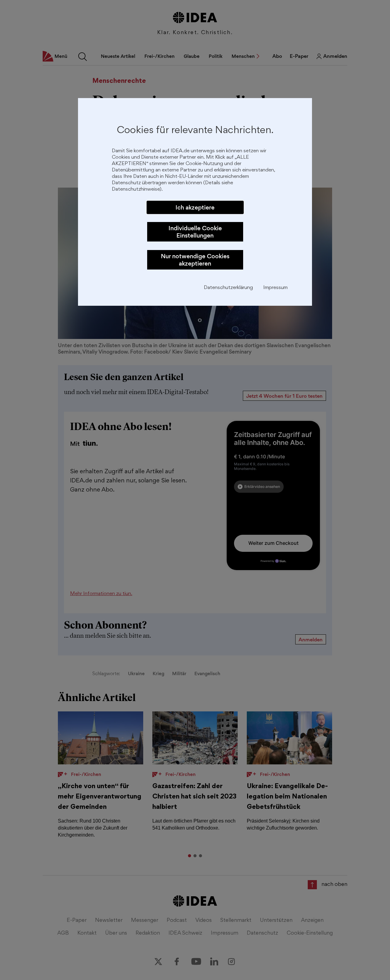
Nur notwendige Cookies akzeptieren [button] (195, 259)
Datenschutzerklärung (228, 288)
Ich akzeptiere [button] (195, 207)
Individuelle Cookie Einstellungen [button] (195, 231)
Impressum (275, 288)
